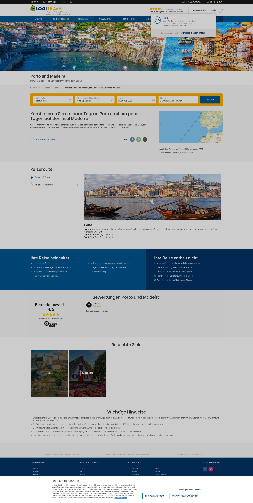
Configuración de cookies (190, 490)
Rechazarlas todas (154, 496)
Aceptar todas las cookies (185, 496)
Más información (121, 498)
